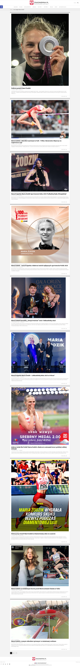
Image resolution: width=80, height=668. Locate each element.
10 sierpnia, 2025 (14, 590)
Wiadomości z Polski (18, 139)
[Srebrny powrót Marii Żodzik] (40, 50)
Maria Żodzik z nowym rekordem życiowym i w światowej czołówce (33, 641)
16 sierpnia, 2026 (14, 89)
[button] (1, 6)
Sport (12, 139)
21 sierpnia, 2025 (14, 535)
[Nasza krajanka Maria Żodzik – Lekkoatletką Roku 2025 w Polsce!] (40, 352)
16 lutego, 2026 (14, 195)
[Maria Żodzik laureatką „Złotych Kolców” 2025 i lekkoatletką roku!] (40, 297)
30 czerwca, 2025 (14, 642)
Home (11, 9)
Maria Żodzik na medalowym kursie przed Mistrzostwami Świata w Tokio (35, 588)
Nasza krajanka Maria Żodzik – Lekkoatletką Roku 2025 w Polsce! (32, 375)
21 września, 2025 (14, 450)
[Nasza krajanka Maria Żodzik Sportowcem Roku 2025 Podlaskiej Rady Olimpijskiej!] (40, 172)
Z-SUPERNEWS (24, 139)
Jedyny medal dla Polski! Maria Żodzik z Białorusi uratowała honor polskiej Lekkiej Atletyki (39, 448)
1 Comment (21, 450)
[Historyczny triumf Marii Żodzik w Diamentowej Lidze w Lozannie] (40, 495)
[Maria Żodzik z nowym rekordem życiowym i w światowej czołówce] (40, 620)
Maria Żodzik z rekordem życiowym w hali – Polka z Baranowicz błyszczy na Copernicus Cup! (36, 142)
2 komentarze (20, 535)
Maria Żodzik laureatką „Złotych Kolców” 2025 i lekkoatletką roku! (33, 320)
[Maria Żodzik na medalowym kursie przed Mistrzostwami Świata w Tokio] (40, 566)
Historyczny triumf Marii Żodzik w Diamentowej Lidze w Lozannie (33, 534)
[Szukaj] (77, 3)
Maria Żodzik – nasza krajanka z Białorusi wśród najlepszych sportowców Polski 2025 (39, 265)
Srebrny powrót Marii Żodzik (21, 88)
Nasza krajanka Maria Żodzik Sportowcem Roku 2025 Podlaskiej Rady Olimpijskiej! (38, 194)
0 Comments (20, 89)
